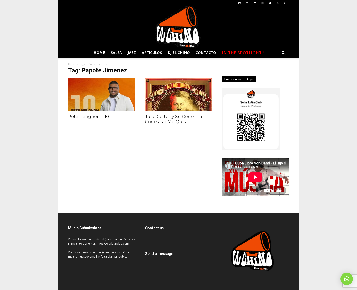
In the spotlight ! (243, 53)
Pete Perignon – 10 (88, 116)
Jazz (132, 52)
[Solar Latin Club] (178, 27)
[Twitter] (277, 3)
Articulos (152, 52)
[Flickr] (254, 3)
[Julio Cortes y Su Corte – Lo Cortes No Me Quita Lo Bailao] (178, 94)
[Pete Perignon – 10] (101, 94)
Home (99, 52)
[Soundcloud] (270, 3)
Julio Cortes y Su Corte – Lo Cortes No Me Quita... (174, 119)
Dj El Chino (179, 52)
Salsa (116, 52)
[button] (283, 53)
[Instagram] (262, 3)
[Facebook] (247, 3)
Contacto (206, 52)
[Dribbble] (239, 3)
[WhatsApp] (285, 3)
